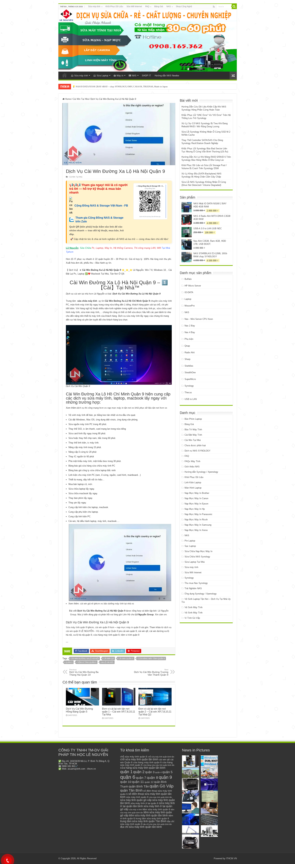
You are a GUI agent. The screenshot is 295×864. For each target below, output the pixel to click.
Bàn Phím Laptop (193, 419)
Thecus (188, 392)
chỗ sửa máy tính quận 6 (133, 756)
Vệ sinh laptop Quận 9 (107, 631)
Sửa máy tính (94, 6)
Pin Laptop (190, 540)
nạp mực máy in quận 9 (128, 627)
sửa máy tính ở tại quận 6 (144, 803)
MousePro (190, 305)
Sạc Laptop (190, 546)
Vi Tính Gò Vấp (192, 618)
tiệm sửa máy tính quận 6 (156, 809)
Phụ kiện (189, 339)
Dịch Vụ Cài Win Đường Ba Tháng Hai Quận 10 (84, 672)
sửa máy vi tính (135, 809)
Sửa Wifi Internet (134, 6)
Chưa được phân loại (195, 445)
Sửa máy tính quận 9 (76, 627)
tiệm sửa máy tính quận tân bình (148, 815)
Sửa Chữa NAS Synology (197, 556)
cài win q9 (108, 658)
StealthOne (190, 372)
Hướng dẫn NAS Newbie (167, 75)
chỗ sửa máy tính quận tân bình (139, 759)
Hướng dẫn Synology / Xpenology (201, 472)
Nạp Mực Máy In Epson (196, 503)
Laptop (188, 299)
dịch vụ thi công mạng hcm (90, 408)
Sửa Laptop (102, 75)
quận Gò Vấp (161, 786)
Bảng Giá (158, 6)
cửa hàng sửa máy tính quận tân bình (142, 767)
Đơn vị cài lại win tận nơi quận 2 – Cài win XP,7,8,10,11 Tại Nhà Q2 (154, 711)
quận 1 (126, 771)
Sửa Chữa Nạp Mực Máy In (198, 551)
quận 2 (138, 772)
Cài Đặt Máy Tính (193, 435)
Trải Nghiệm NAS (193, 588)
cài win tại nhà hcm (83, 293)
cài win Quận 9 (125, 658)
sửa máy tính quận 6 (137, 797)
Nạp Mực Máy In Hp (195, 509)
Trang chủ (64, 75)
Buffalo (188, 279)
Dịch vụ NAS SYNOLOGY (197, 450)
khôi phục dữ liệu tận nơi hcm (149, 408)
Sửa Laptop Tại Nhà (195, 562)
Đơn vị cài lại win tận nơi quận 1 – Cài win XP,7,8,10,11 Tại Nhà (118, 711)
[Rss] (214, 7)
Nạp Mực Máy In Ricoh (196, 519)
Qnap (187, 346)
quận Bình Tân (139, 786)
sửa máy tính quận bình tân (160, 797)
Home (68, 99)
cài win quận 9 (102, 627)
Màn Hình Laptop (193, 487)
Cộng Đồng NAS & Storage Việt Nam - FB (101, 205)
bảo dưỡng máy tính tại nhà (117, 603)
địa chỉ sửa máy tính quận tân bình (141, 826)
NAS (168, 6)
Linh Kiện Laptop (193, 482)
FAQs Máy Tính (192, 461)
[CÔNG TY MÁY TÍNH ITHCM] (147, 40)
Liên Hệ (126, 614)
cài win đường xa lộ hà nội (85, 658)
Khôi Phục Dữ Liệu (114, 6)
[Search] (234, 6)
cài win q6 (164, 759)
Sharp (187, 359)
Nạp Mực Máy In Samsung (198, 525)
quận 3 (149, 772)
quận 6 (127, 777)
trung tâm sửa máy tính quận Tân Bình (143, 821)
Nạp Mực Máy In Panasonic (198, 514)
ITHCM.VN (231, 858)
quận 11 (138, 782)
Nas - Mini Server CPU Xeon (199, 319)
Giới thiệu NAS (192, 466)
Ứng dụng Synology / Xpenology (201, 593)
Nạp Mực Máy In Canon (196, 498)
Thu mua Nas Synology (196, 583)
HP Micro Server (193, 285)
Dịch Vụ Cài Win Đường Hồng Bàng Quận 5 (79, 710)
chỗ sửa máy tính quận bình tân (161, 757)
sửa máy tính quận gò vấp (136, 800)
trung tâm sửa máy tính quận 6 (152, 818)
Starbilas (189, 366)
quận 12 (149, 782)
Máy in (120, 75)
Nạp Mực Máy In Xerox (196, 530)
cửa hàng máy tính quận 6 (147, 762)
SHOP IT (146, 75)
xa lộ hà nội (107, 662)
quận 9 (68, 662)
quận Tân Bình (131, 790)
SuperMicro (190, 379)
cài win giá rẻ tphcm (90, 603)
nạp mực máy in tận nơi (119, 408)
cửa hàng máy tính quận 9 (151, 658)
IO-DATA (189, 292)
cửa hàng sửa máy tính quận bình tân (158, 765)
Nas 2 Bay (190, 325)
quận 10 (125, 782)
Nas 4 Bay (190, 332)
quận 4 (158, 772)
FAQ (147, 6)
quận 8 (152, 777)
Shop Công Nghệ (184, 6)
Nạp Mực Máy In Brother (197, 493)
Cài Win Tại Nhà (81, 99)
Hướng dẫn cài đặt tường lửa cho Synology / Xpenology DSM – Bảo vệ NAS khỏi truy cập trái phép (118, 86)
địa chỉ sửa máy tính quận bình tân (157, 824)
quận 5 (167, 772)
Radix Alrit (190, 352)
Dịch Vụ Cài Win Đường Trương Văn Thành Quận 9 (151, 672)
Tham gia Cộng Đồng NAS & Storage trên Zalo (99, 219)
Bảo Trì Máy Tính (193, 429)
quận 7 (141, 777)
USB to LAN (191, 399)
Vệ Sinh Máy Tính (193, 607)
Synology (189, 386)
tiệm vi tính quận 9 (86, 662)
